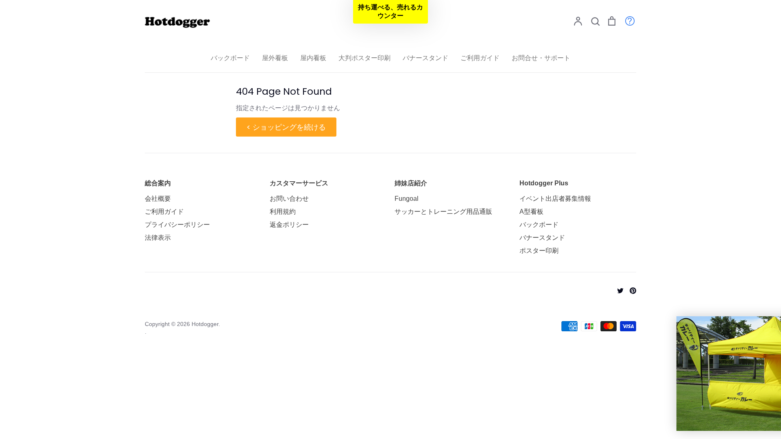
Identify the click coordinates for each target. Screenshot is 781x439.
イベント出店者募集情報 (555, 198)
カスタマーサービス (299, 183)
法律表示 (158, 237)
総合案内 (158, 183)
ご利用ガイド (480, 58)
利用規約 (283, 211)
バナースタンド (425, 58)
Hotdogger (205, 324)
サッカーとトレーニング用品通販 (443, 211)
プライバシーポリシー (177, 224)
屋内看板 (313, 58)
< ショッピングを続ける (286, 127)
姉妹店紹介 (411, 183)
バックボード (230, 58)
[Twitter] (617, 290)
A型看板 (531, 211)
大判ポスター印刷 (364, 58)
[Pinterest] (630, 290)
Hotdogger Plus (543, 183)
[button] (390, 12)
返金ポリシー (289, 224)
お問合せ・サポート (541, 58)
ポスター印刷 (538, 250)
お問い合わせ (289, 198)
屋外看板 (275, 58)
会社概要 (158, 198)
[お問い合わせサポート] (626, 20)
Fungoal (407, 198)
